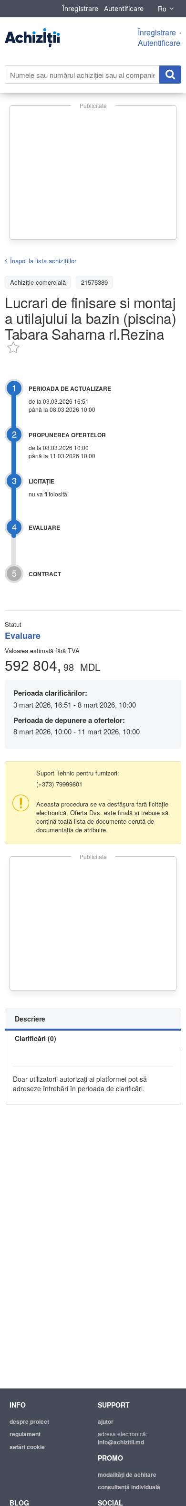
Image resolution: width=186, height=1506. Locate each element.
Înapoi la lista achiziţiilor (43, 260)
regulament (25, 1434)
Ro (162, 8)
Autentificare (124, 8)
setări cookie (27, 1446)
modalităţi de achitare (127, 1474)
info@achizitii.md (121, 1442)
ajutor (106, 1421)
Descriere (30, 1018)
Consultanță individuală (129, 1487)
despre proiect (29, 1421)
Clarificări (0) (35, 1038)
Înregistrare (80, 8)
